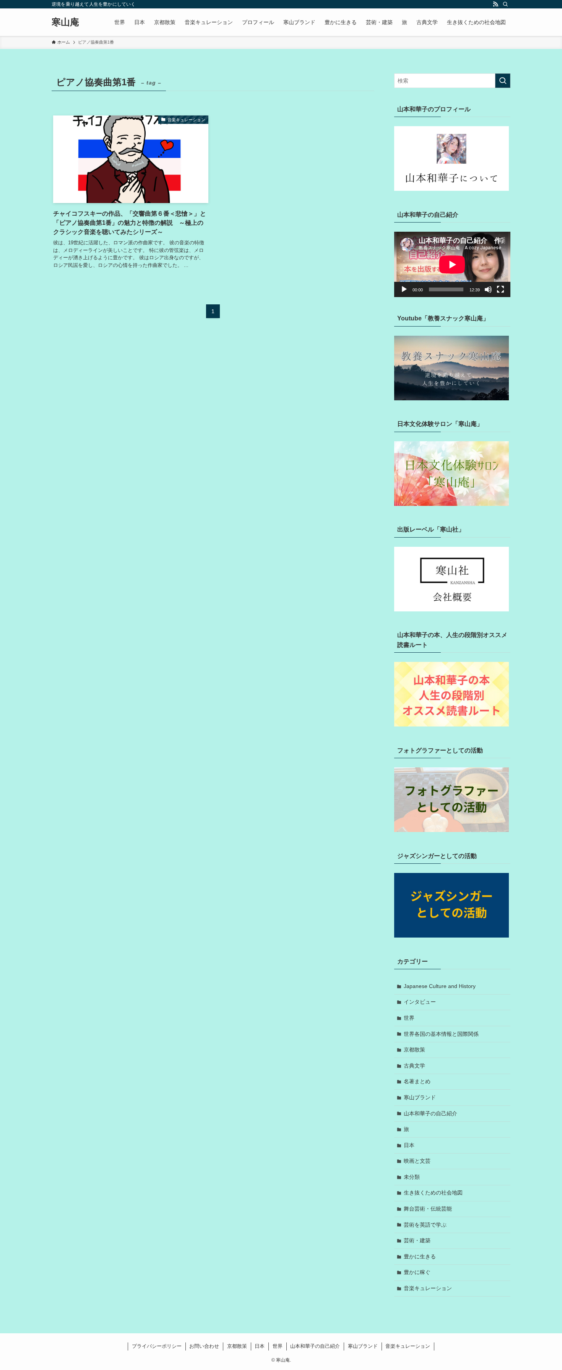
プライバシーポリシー (157, 1346)
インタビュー (420, 1002)
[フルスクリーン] (500, 289)
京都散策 (414, 1050)
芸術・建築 (417, 1240)
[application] (452, 264)
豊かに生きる (420, 1256)
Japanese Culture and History (440, 986)
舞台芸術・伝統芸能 (428, 1209)
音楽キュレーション (428, 1288)
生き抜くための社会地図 (433, 1193)
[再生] (404, 289)
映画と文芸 (417, 1161)
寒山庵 (65, 22)
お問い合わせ (204, 1346)
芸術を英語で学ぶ (425, 1225)
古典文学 (414, 1066)
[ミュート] (488, 289)
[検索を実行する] (502, 80)
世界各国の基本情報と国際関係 (441, 1034)
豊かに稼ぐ (417, 1272)
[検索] (505, 4)
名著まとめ (417, 1081)
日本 (409, 1145)
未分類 (412, 1177)
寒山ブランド (420, 1097)
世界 (409, 1018)
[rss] (495, 4)
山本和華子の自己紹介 (430, 1113)
